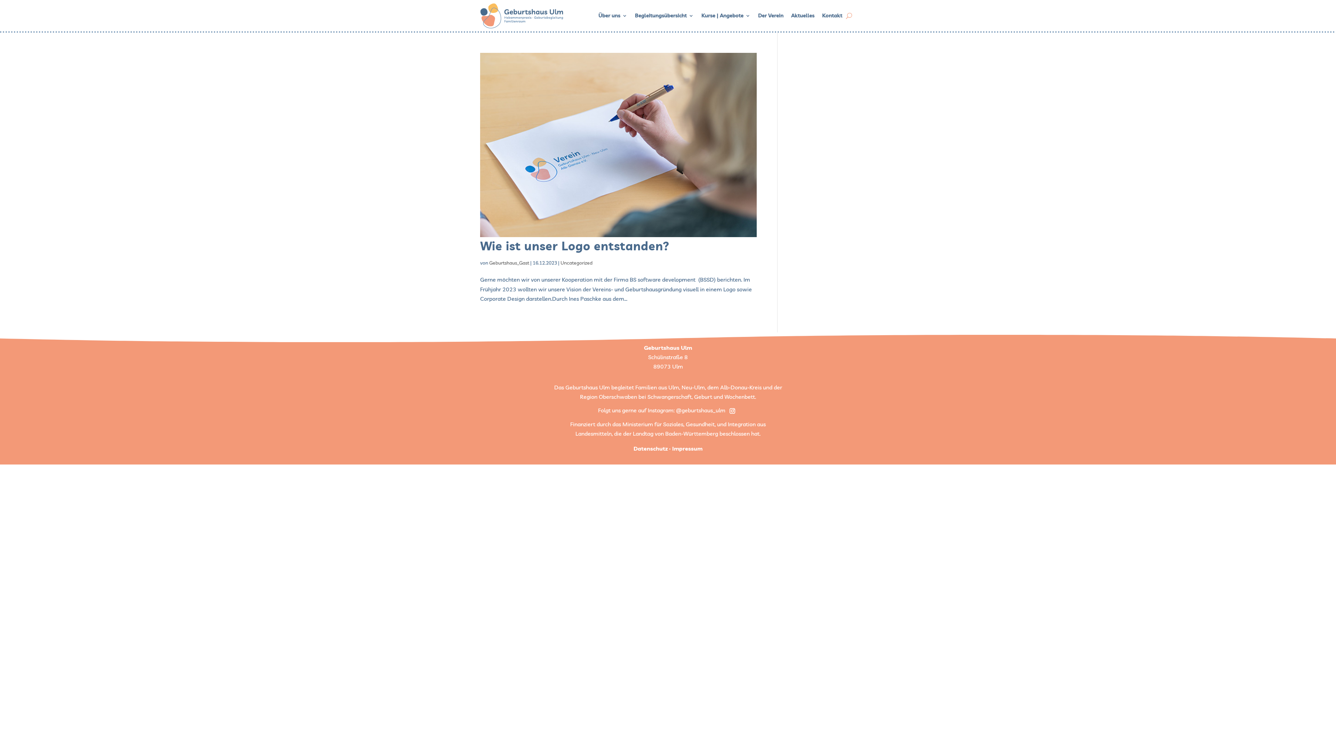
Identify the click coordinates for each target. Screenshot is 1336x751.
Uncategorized (576, 263)
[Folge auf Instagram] (732, 411)
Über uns (609, 15)
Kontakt (832, 15)
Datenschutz (651, 448)
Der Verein (771, 15)
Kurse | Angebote (722, 15)
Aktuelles (802, 15)
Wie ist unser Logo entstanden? (574, 246)
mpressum (688, 448)
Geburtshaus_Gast (509, 263)
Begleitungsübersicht (661, 15)
